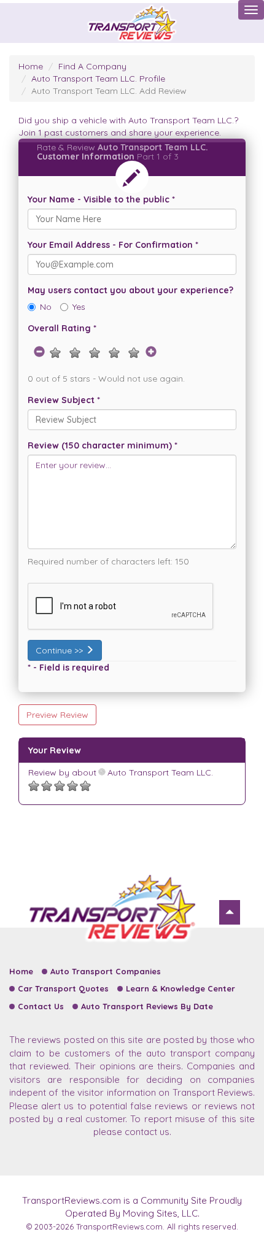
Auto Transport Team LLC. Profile (98, 78)
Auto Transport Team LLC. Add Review (109, 90)
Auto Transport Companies (105, 971)
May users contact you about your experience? (130, 290)
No (46, 306)
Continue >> (60, 650)
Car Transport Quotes (63, 988)
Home (30, 66)
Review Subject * (64, 400)
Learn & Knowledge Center (180, 988)
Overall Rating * (62, 328)
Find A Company (92, 66)
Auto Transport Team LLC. (159, 772)
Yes (78, 306)
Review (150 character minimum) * (102, 445)
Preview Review (57, 714)
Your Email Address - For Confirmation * (113, 244)
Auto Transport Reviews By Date (147, 1006)
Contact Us (41, 1006)
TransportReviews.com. (120, 1226)
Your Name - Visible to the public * (101, 199)
